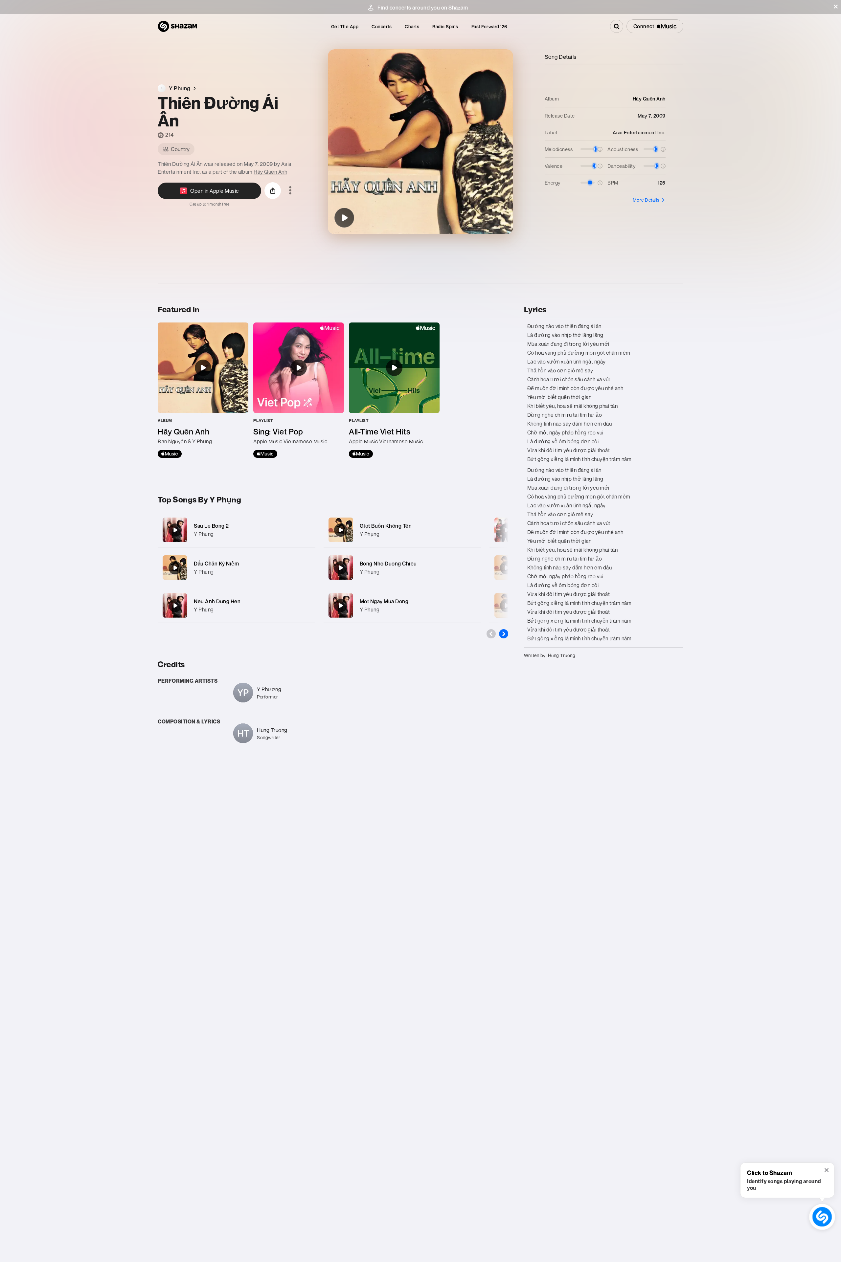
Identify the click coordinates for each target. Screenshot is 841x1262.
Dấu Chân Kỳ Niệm (216, 563)
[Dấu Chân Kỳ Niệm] (236, 567)
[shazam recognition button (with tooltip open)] (821, 1216)
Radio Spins (445, 26)
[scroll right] (503, 633)
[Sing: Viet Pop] (298, 390)
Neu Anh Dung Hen (217, 601)
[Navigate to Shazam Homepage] (177, 26)
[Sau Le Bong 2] (236, 530)
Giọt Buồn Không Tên (386, 525)
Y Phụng (204, 534)
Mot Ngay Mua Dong (384, 601)
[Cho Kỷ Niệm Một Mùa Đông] (506, 567)
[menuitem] (345, 26)
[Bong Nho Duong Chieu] (402, 567)
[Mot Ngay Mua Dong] (402, 605)
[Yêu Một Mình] (506, 605)
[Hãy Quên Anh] (203, 390)
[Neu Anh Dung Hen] (236, 605)
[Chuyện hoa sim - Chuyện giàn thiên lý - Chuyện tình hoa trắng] (506, 530)
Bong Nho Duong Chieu (388, 563)
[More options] (290, 191)
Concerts (382, 26)
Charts (412, 26)
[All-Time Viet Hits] (394, 390)
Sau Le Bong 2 (211, 525)
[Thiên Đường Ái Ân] (344, 218)
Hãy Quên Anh (270, 171)
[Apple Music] (170, 454)
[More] (306, 530)
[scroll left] (491, 633)
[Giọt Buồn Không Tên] (402, 530)
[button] (836, 6)
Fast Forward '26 (489, 26)
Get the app (345, 26)
